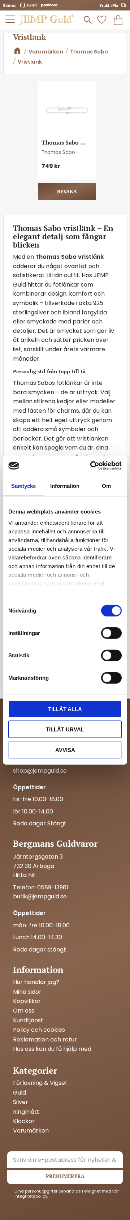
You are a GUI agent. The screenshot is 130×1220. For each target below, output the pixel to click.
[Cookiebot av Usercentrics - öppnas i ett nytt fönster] (92, 466)
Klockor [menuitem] (24, 1121)
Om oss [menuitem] (23, 1011)
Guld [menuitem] (19, 1093)
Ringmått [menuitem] (26, 1112)
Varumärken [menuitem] (31, 1130)
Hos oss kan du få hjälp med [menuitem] (52, 1049)
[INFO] (67, 191)
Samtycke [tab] (23, 485)
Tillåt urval (65, 729)
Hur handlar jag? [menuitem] (36, 982)
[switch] (111, 633)
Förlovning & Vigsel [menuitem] (39, 1083)
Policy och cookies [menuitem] (39, 1030)
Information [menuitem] (38, 969)
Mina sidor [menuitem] (27, 992)
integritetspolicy (30, 1196)
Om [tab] (106, 485)
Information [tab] (64, 485)
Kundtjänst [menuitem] (28, 1020)
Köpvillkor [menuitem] (27, 1001)
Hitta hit (24, 875)
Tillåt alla (65, 709)
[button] (10, 19)
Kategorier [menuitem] (35, 1070)
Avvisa (65, 750)
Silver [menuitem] (20, 1102)
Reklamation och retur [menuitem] (45, 1039)
